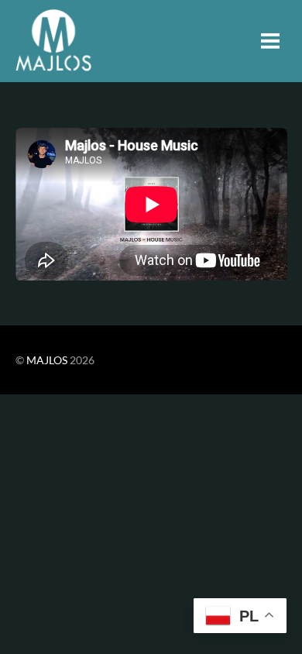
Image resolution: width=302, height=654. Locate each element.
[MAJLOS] (53, 62)
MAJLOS (46, 360)
